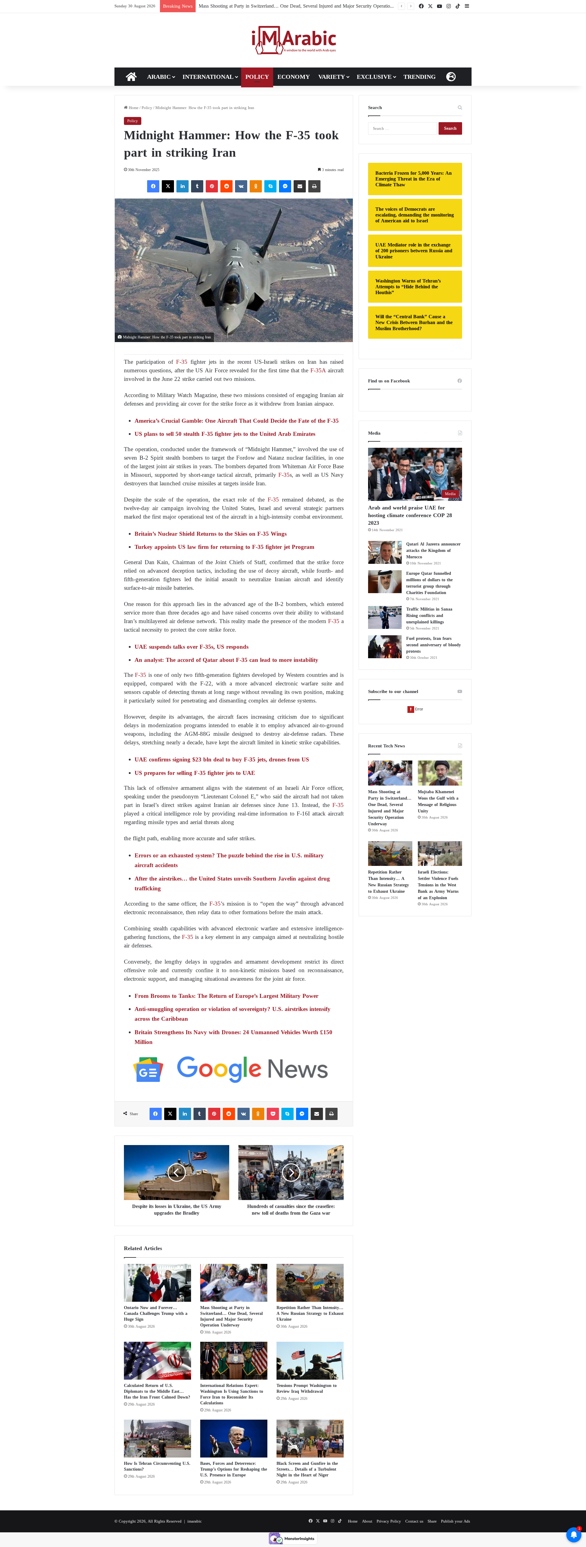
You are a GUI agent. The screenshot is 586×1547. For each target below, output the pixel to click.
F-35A (317, 370)
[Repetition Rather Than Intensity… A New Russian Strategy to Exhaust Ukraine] (310, 1283)
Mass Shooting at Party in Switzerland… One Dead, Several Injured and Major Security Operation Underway (306, 6)
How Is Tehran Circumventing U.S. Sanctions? (157, 1466)
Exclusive (374, 76)
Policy (257, 76)
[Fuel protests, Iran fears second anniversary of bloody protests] (385, 646)
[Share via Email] (300, 186)
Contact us (414, 1521)
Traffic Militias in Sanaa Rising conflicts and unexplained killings (429, 615)
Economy (293, 76)
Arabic (159, 76)
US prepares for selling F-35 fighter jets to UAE (195, 773)
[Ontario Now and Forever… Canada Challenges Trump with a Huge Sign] (157, 1283)
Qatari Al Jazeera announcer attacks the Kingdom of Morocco (433, 550)
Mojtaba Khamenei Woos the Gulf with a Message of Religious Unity (438, 801)
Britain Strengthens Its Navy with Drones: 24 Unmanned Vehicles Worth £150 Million (233, 1037)
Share (432, 1521)
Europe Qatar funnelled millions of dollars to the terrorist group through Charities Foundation (429, 583)
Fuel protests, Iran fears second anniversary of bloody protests (433, 644)
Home (133, 107)
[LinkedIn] (182, 186)
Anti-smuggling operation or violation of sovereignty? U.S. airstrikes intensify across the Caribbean (233, 1014)
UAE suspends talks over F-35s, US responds (191, 646)
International (208, 76)
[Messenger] (285, 186)
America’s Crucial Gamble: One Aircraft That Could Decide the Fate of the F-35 (237, 420)
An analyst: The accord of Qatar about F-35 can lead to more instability (226, 660)
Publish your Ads (455, 1521)
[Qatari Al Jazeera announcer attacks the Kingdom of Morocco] (385, 552)
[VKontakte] (241, 186)
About (367, 1521)
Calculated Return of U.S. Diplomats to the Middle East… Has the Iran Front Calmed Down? (157, 1391)
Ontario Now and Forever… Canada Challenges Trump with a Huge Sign (155, 1313)
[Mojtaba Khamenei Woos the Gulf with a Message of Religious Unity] (440, 773)
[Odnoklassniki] (256, 186)
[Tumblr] (197, 186)
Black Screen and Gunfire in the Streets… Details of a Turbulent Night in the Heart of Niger (307, 1469)
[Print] (314, 186)
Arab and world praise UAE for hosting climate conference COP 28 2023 (410, 515)
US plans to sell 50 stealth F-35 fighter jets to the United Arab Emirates (225, 434)
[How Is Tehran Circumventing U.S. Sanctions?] (157, 1439)
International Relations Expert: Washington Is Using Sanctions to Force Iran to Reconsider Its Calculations (231, 1394)
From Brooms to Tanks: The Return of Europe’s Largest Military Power (226, 996)
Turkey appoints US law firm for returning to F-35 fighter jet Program (224, 547)
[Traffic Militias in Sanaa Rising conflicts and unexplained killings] (385, 617)
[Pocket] (273, 1114)
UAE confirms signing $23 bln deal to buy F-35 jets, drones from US (222, 759)
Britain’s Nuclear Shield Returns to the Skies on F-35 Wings (211, 533)
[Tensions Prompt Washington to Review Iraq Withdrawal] (310, 1361)
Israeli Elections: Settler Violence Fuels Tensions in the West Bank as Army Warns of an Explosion (438, 885)
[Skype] (270, 186)
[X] (168, 186)
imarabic (194, 1521)
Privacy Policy (389, 1521)
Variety (331, 76)
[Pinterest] (212, 186)
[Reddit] (226, 186)
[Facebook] (153, 186)
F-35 (180, 361)
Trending (419, 76)
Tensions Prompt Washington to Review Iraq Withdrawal (307, 1388)
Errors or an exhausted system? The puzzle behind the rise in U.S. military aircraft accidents (229, 860)
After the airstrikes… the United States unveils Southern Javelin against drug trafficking (232, 883)
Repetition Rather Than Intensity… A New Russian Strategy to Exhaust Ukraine (310, 1313)
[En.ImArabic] (293, 40)
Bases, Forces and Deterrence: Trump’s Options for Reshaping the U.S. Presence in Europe (233, 1469)
